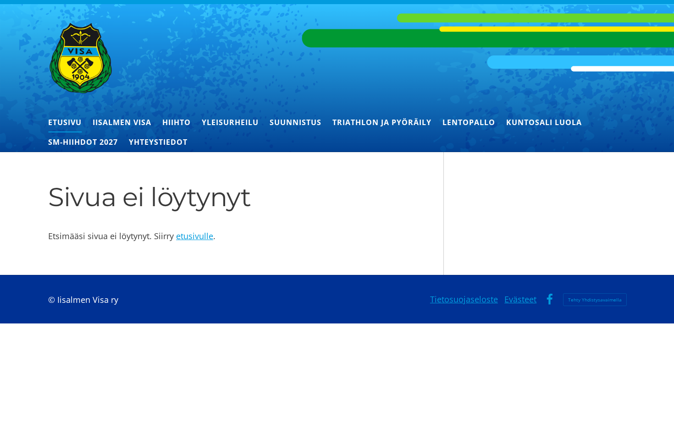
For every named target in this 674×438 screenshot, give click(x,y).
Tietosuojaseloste (464, 299)
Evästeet (520, 299)
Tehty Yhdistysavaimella (595, 299)
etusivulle (194, 235)
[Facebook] (549, 299)
